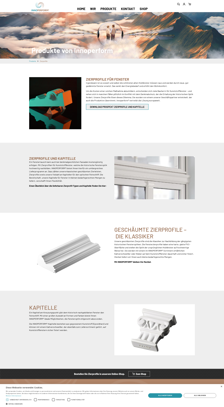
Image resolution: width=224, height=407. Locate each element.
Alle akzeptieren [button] (165, 395)
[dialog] (112, 395)
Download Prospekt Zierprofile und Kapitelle (117, 106)
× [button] (221, 386)
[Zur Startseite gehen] (40, 6)
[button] (74, 403)
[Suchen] (178, 4)
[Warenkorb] (189, 4)
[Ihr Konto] (184, 4)
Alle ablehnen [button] (200, 395)
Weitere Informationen (13, 396)
